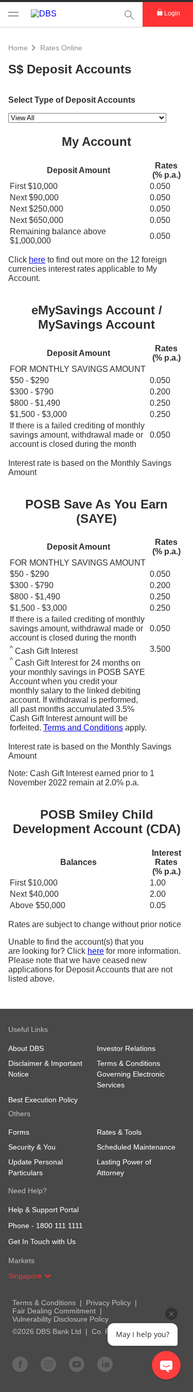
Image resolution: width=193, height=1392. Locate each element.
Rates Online (61, 48)
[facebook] (20, 1363)
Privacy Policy (108, 1303)
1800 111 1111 (59, 1225)
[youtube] (76, 1363)
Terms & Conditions (44, 1303)
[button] (48, 1276)
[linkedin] (105, 1363)
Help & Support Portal (43, 1210)
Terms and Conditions (83, 727)
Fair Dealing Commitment (54, 1311)
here (37, 259)
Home (18, 48)
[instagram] (48, 1363)
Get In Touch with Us (42, 1241)
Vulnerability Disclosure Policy (60, 1319)
